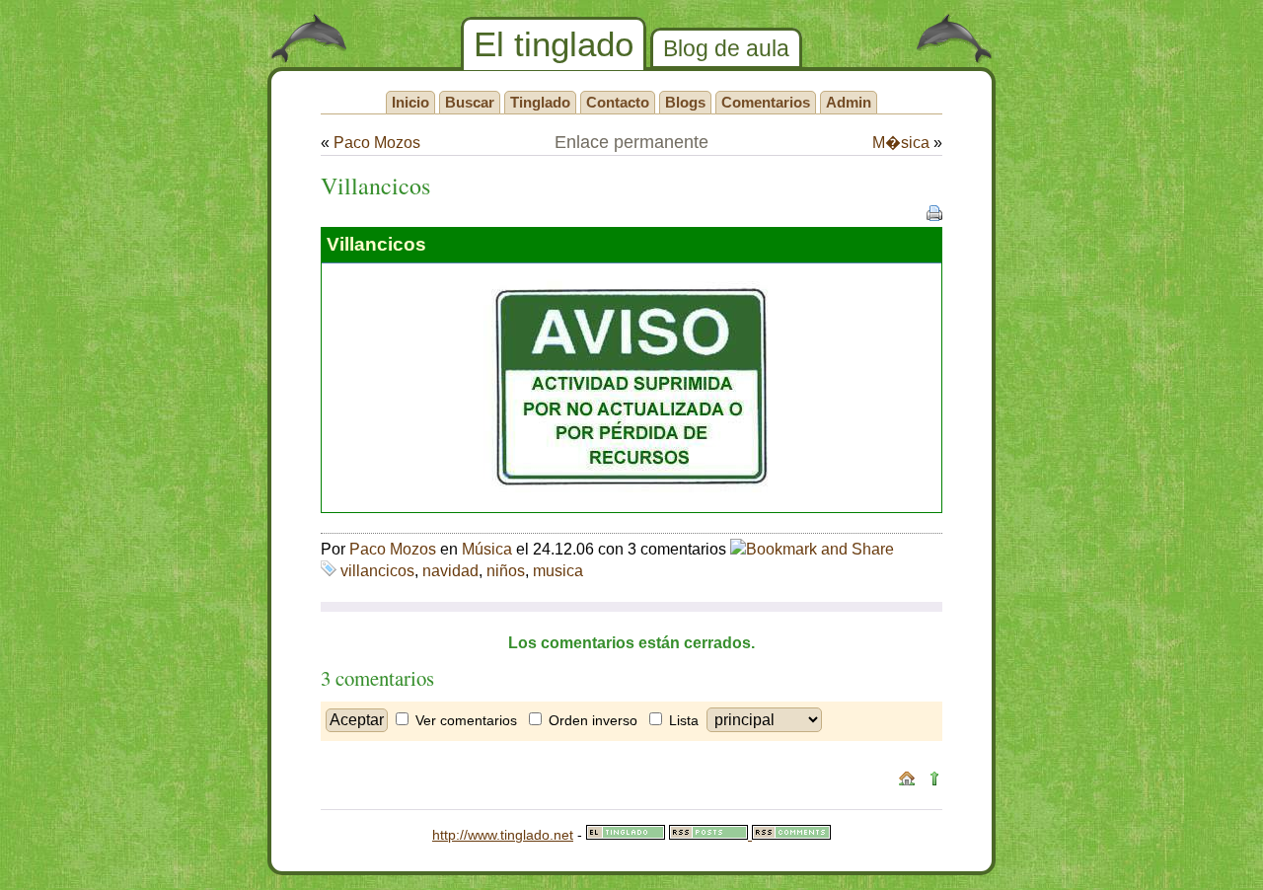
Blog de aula (726, 48)
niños (505, 570)
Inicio (410, 102)
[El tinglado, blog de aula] (625, 835)
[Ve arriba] (934, 781)
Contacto (617, 102)
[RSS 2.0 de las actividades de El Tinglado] (710, 835)
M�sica (900, 142)
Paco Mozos (377, 142)
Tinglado (540, 102)
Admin (848, 102)
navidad (450, 570)
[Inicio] (907, 781)
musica (558, 570)
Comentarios (765, 102)
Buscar (469, 102)
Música (487, 549)
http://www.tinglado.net (502, 835)
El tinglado (553, 44)
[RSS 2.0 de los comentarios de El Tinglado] (791, 835)
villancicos (377, 570)
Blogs (685, 102)
